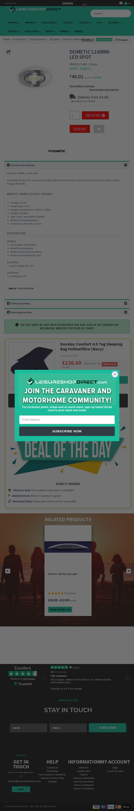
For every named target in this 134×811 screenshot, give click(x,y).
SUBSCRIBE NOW (67, 431)
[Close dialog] (115, 374)
